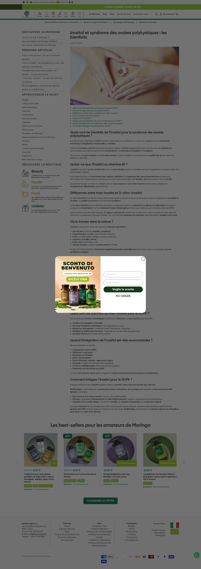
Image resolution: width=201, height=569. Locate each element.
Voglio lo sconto (123, 289)
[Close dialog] (143, 259)
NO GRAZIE (123, 296)
